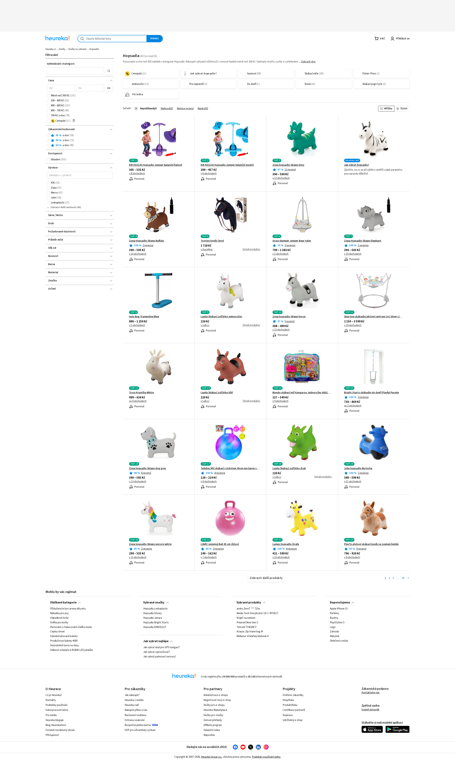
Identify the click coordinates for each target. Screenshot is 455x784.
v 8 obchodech (137, 173)
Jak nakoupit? (132, 695)
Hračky (62, 49)
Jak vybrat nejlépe (155, 641)
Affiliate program (213, 725)
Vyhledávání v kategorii (60, 64)
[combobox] (112, 38)
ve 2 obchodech (353, 406)
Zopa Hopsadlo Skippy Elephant (362, 241)
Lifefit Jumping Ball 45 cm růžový (220, 544)
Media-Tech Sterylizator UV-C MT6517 (257, 613)
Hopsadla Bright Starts (156, 622)
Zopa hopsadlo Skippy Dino (288, 165)
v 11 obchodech (352, 481)
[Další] (408, 578)
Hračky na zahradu (77, 49)
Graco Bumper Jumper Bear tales (291, 241)
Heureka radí (132, 705)
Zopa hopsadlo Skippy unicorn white (150, 544)
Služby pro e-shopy (214, 705)
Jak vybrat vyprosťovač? (156, 652)
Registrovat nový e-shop (217, 700)
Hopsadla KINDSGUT (154, 627)
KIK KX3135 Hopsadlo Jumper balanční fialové (155, 165)
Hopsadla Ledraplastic (155, 609)
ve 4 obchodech (137, 401)
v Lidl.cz (205, 325)
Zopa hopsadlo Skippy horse (289, 316)
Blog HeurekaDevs (56, 725)
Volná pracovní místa (57, 710)
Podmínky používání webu (266, 757)
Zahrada (334, 632)
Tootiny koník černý (212, 241)
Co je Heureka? (54, 695)
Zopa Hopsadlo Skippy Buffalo (146, 241)
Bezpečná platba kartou (138, 725)
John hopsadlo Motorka (358, 468)
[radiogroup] (80, 141)
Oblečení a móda (339, 641)
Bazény (334, 618)
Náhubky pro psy (59, 613)
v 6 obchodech (209, 173)
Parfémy (334, 613)
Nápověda (209, 735)
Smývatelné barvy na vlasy (64, 645)
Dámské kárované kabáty (64, 636)
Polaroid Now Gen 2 (247, 622)
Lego (333, 627)
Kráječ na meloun (246, 618)
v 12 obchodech (281, 178)
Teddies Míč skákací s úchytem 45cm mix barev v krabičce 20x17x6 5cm (230, 468)
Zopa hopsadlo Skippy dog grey (147, 468)
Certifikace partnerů (294, 710)
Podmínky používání (56, 705)
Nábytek (334, 636)
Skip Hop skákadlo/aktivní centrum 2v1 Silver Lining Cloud (373, 316)
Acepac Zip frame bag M (250, 632)
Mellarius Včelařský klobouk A (253, 636)
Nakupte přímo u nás (136, 710)
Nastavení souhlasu (135, 715)
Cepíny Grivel (57, 632)
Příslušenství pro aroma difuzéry (68, 609)
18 (403, 578)
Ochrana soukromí (134, 720)
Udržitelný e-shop (293, 720)
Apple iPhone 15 (339, 609)
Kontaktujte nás (370, 693)
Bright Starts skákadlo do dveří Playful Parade (371, 392)
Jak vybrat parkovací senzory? (159, 656)
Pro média (51, 715)
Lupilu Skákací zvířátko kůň (217, 392)
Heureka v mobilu (134, 700)
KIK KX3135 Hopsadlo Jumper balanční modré (227, 165)
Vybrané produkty (249, 602)
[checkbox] (48, 95)
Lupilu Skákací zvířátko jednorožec (221, 316)
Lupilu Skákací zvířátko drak (289, 468)
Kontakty (51, 700)
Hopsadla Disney (152, 613)
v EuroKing (207, 249)
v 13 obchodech (281, 330)
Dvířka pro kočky (59, 622)
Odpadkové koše (59, 618)
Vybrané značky (153, 602)
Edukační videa (212, 730)
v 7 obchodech (209, 557)
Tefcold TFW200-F (247, 627)
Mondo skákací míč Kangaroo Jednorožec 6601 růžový (302, 392)
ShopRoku (288, 700)
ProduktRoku (290, 705)
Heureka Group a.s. (211, 757)
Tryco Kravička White (141, 392)
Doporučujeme (340, 602)
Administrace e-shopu (216, 695)
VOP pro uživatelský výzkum (140, 730)
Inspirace (288, 715)
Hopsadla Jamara (152, 618)
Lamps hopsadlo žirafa (285, 544)
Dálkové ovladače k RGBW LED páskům (71, 650)
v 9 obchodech (280, 401)
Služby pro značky (213, 715)
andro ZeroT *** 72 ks (248, 609)
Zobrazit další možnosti (63, 207)
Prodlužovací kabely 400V (64, 641)
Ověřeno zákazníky (293, 695)
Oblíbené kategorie (63, 602)
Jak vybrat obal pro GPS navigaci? (161, 647)
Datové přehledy (213, 720)
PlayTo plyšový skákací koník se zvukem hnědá (371, 544)
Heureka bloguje (55, 720)
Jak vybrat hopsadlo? (356, 165)
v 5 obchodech (280, 254)
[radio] (48, 135)
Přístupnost (52, 735)
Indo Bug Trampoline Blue (144, 316)
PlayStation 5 (337, 622)
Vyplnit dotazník (370, 710)
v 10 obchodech (137, 254)
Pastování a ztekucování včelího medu (71, 627)
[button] (75, 70)
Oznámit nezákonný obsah (60, 730)
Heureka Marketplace (215, 710)
